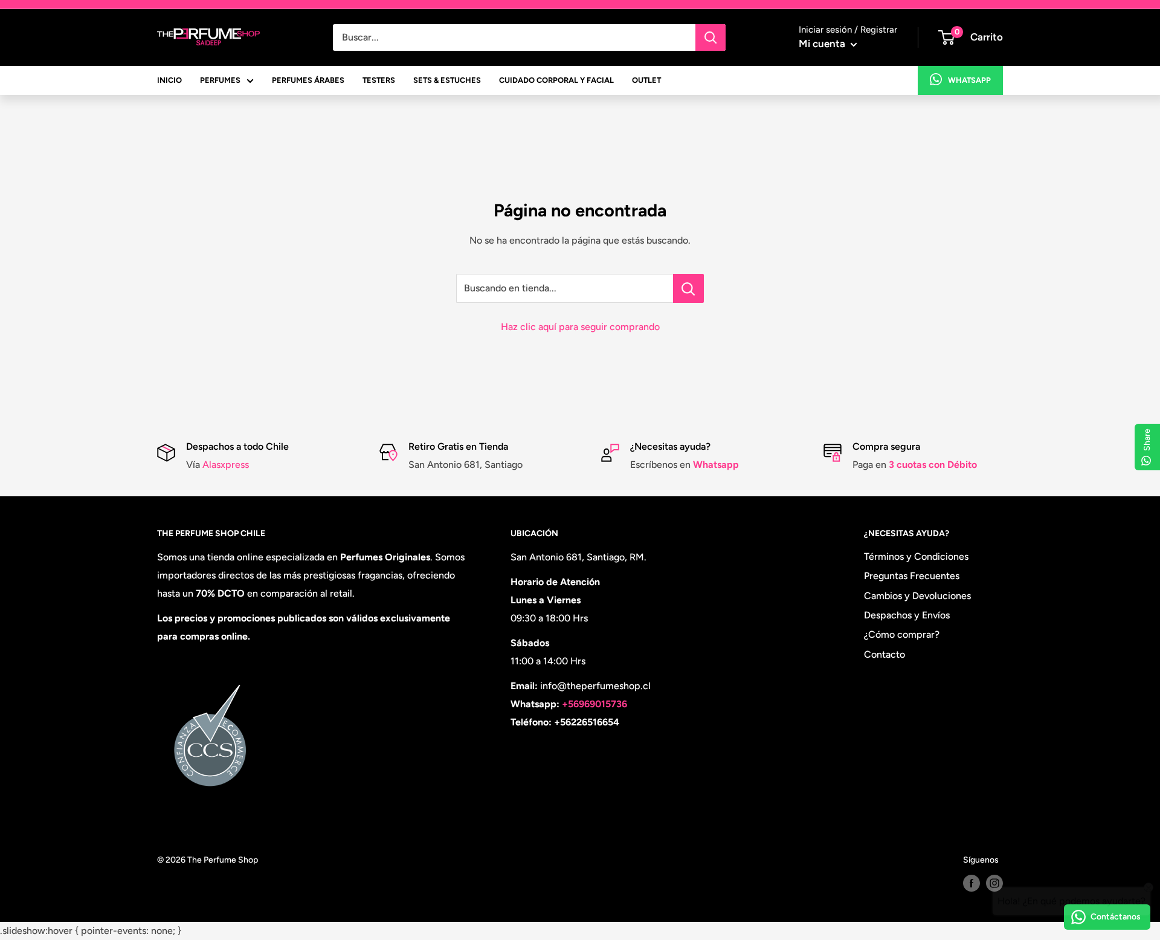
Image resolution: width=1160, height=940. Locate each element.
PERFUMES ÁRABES (308, 80)
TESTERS (378, 80)
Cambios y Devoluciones (917, 595)
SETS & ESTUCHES (447, 80)
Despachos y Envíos (907, 615)
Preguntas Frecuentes (911, 576)
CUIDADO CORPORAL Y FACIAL (556, 80)
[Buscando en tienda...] (688, 288)
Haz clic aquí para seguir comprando (580, 326)
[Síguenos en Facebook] (971, 883)
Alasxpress (224, 464)
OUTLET (646, 80)
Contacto (884, 654)
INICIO (169, 80)
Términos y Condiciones (916, 556)
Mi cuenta (823, 43)
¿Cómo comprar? (901, 634)
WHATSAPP (969, 80)
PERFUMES (220, 80)
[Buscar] (710, 37)
